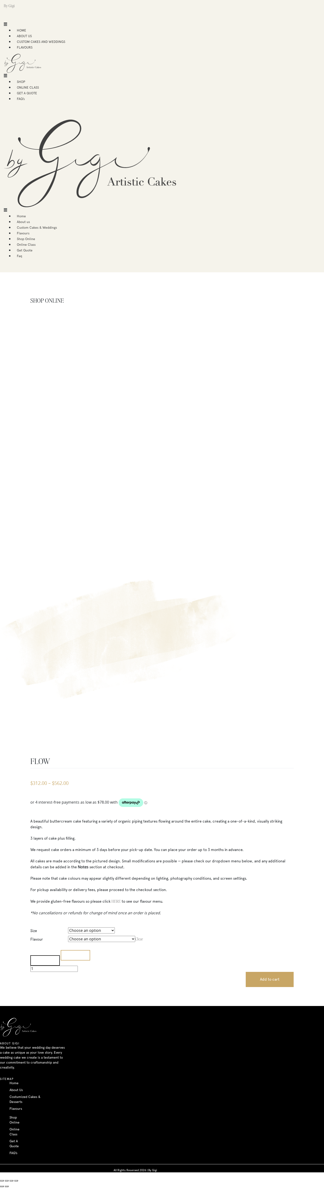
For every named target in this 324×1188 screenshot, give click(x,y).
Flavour (36, 939)
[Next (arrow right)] (7, 1186)
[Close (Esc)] (2, 1180)
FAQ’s (21, 99)
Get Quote (24, 250)
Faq (19, 256)
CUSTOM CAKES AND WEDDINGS (41, 42)
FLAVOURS (24, 47)
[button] (70, 24)
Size (33, 931)
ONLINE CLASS (28, 87)
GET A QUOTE (27, 93)
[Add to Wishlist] (45, 960)
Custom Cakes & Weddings (37, 227)
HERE (116, 901)
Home (21, 216)
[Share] (7, 1180)
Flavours (23, 233)
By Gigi (9, 5)
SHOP (21, 82)
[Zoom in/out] (16, 1180)
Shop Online (26, 239)
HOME (21, 30)
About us (23, 222)
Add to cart (269, 979)
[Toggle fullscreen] (11, 1180)
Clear (139, 938)
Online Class (26, 244)
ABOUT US (24, 36)
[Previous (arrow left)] (2, 1186)
